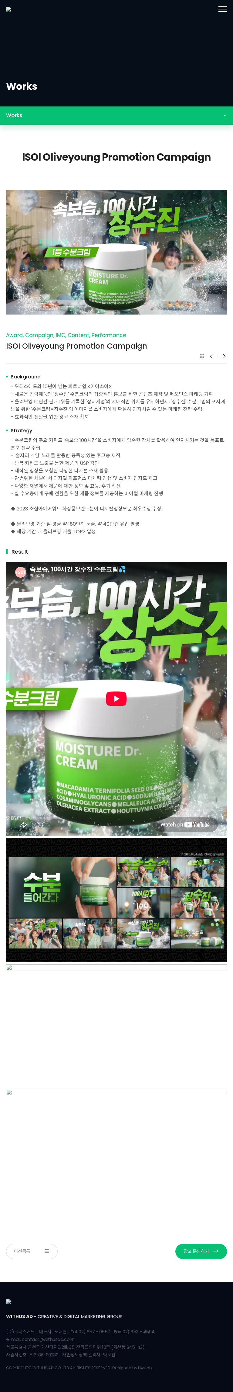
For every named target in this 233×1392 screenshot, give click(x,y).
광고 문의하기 (196, 1251)
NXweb (145, 1368)
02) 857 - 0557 (94, 1331)
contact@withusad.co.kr (47, 1339)
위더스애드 (27, 9)
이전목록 (22, 1251)
